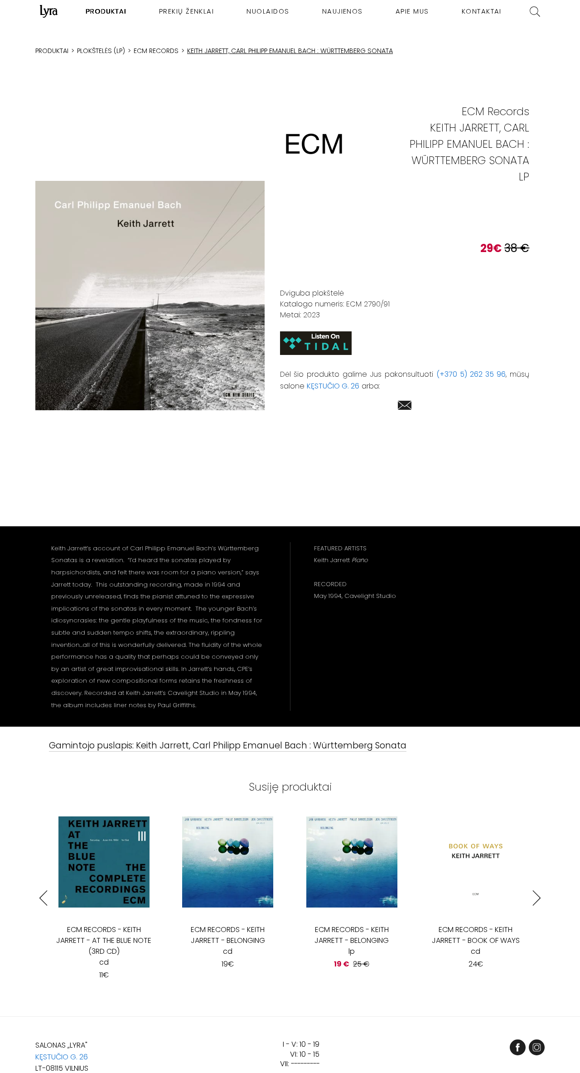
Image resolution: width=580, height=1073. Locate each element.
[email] (404, 406)
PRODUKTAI (106, 11)
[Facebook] (518, 1047)
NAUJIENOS (342, 11)
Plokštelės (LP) (101, 50)
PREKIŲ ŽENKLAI (186, 11)
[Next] (537, 897)
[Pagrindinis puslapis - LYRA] (49, 11)
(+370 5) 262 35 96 (471, 374)
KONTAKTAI (482, 11)
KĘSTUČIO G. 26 (333, 386)
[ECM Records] (314, 144)
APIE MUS (412, 11)
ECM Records (156, 50)
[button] (150, 295)
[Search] (535, 11)
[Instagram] (537, 1047)
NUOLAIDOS (267, 11)
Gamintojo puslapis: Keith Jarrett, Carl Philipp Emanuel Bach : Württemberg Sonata (227, 746)
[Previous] (43, 897)
